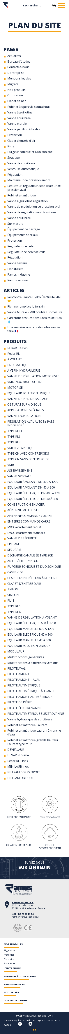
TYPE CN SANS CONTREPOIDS (28, 459)
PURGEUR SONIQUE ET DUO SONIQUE (34, 567)
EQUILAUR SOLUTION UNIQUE (28, 393)
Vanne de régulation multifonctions (31, 212)
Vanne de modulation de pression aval (33, 207)
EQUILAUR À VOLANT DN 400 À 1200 (32, 482)
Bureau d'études (18, 61)
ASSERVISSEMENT (20, 471)
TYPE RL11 (14, 431)
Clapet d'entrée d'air (21, 141)
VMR (10, 465)
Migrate (12, 84)
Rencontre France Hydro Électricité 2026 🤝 (34, 299)
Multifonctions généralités (25, 657)
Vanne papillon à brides (23, 129)
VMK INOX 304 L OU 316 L (25, 382)
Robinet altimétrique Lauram (27, 725)
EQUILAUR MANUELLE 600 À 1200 (30, 629)
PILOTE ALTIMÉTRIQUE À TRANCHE (32, 691)
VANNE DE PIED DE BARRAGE (27, 399)
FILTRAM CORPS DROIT (23, 772)
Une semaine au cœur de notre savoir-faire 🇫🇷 (33, 329)
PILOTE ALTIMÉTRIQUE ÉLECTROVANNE (35, 714)
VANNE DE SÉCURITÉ (22, 538)
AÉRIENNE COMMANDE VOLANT (30, 516)
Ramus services (18, 280)
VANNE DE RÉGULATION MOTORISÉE (33, 376)
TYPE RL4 (13, 442)
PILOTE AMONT (18, 674)
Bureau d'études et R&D (20, 976)
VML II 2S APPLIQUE (21, 448)
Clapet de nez (16, 101)
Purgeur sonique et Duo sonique (30, 152)
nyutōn (7, 1024)
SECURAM (14, 550)
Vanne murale (17, 124)
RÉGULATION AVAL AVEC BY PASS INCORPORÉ (30, 423)
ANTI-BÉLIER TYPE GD (22, 561)
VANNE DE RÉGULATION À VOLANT (32, 617)
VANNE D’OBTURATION (24, 416)
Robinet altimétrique (21, 195)
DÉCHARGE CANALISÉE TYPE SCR (30, 555)
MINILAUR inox (18, 766)
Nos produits (16, 90)
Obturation (15, 95)
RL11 (10, 601)
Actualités (14, 56)
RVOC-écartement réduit (24, 527)
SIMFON (13, 595)
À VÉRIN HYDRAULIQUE (23, 370)
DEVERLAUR (15, 750)
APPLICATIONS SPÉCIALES (25, 410)
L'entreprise (15, 73)
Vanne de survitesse (21, 163)
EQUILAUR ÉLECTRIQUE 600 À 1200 (31, 623)
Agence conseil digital (49, 1020)
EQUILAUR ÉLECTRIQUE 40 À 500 (30, 634)
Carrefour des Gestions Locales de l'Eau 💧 (34, 320)
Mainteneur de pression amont (28, 180)
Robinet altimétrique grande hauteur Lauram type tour (32, 742)
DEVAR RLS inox (18, 755)
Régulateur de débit (21, 246)
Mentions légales (19, 78)
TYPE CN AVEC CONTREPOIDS (28, 453)
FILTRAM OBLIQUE (20, 778)
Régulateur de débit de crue (26, 252)
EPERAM (13, 544)
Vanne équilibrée (19, 118)
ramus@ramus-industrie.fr (25, 916)
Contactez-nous (18, 67)
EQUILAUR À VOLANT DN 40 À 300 (31, 487)
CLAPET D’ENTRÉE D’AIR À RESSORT (32, 578)
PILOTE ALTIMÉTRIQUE (23, 685)
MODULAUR (15, 651)
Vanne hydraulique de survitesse (29, 719)
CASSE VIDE (15, 572)
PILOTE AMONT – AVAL (23, 680)
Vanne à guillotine (19, 112)
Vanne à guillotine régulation (27, 201)
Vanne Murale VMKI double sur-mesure (34, 312)
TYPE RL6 (13, 437)
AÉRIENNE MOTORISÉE (23, 510)
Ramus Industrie (18, 274)
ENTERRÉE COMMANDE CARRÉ (28, 521)
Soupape (13, 158)
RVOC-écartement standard (26, 533)
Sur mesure (15, 224)
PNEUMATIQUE (18, 365)
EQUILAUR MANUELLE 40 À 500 (29, 640)
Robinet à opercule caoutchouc (28, 107)
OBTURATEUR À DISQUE (24, 404)
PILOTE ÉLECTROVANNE (24, 708)
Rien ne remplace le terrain (26, 306)
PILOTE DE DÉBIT (19, 702)
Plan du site (15, 269)
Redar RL (13, 354)
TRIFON (12, 589)
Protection (14, 135)
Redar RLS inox (17, 761)
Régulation (14, 175)
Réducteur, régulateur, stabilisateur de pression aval (34, 188)
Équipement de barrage (23, 229)
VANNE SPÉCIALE (19, 476)
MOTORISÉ (15, 388)
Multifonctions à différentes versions (32, 663)
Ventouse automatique (23, 169)
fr (34, 1029)
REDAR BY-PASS (18, 348)
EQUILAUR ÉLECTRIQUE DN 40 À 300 (32, 499)
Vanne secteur (17, 263)
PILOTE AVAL (16, 668)
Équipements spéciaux (22, 235)
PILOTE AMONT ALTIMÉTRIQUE (29, 697)
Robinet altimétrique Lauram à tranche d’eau (34, 732)
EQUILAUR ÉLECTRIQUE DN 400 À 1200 (34, 493)
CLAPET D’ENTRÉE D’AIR (24, 584)
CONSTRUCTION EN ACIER (26, 504)
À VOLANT (14, 359)
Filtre (10, 146)
